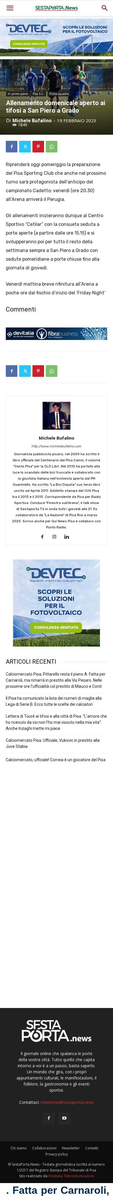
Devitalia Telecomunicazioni (71, 1175)
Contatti (91, 1148)
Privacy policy (56, 1154)
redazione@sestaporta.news (67, 1102)
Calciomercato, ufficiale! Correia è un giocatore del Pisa (55, 759)
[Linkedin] (69, 537)
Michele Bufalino (32, 120)
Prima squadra (59, 94)
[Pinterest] (38, 146)
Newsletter (71, 1148)
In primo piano (18, 94)
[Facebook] (11, 146)
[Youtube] (64, 1118)
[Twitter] (25, 146)
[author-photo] (56, 429)
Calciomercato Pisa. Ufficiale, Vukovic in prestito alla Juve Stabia (53, 743)
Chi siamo (18, 1148)
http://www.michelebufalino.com (56, 446)
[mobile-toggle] (10, 8)
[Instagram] (56, 537)
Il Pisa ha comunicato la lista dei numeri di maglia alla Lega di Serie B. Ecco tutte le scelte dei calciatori (54, 701)
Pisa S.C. (38, 94)
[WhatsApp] (51, 146)
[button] (105, 8)
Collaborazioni (44, 1148)
